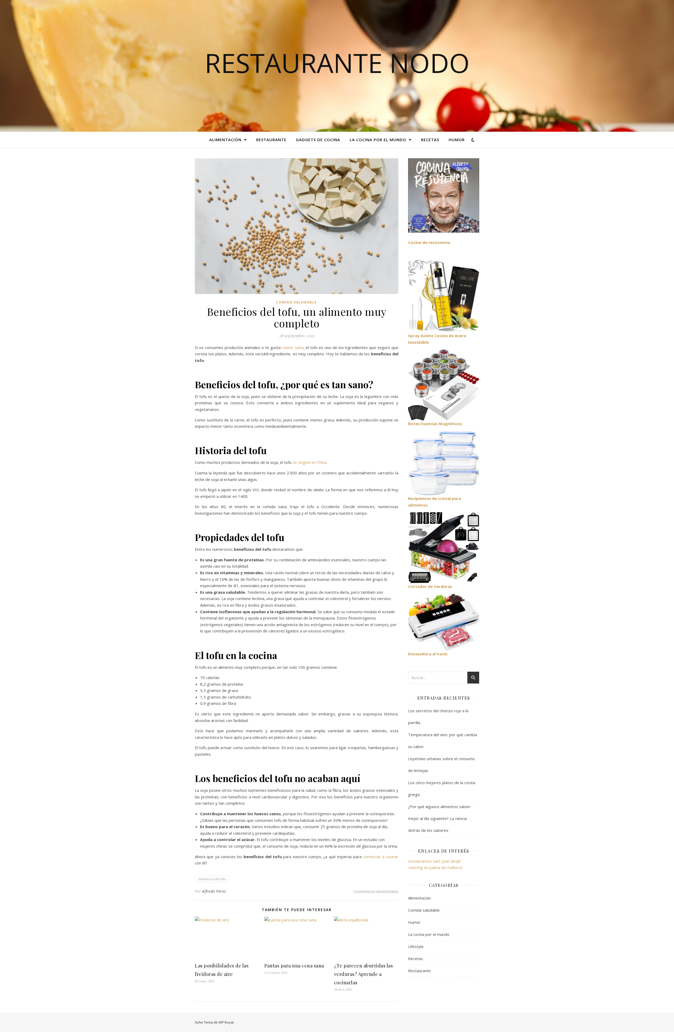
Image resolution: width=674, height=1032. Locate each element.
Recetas (430, 139)
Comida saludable (296, 302)
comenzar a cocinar (380, 856)
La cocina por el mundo (378, 139)
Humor (457, 139)
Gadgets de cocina (318, 139)
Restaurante (271, 139)
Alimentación (225, 139)
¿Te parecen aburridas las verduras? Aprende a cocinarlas (363, 974)
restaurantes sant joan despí (434, 861)
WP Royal (226, 1022)
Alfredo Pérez (214, 891)
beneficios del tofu (212, 879)
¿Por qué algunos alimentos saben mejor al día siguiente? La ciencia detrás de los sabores (439, 818)
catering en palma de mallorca (435, 867)
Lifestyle (416, 946)
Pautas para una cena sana (294, 965)
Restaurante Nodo (337, 63)
